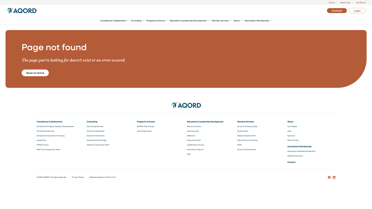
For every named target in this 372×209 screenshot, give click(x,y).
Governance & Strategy (97, 140)
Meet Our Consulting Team (98, 145)
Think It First (111, 177)
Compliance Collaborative (49, 121)
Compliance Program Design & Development (55, 126)
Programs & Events (146, 121)
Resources (345, 2)
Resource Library (194, 126)
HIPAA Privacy (43, 145)
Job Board (360, 2)
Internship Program (195, 149)
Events (332, 2)
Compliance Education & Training (51, 135)
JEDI (189, 154)
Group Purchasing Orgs (247, 126)
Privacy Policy (78, 177)
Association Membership (299, 146)
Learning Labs (193, 131)
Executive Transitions (96, 135)
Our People (292, 126)
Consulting (92, 121)
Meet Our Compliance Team (48, 149)
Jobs (289, 131)
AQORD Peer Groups (145, 126)
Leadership (41, 140)
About (290, 121)
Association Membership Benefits (301, 151)
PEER (239, 145)
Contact (337, 10)
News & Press (293, 140)
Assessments (242, 131)
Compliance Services (45, 131)
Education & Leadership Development (205, 121)
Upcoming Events (144, 131)
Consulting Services (95, 126)
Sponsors (291, 135)
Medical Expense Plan (246, 135)
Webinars (191, 135)
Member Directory (295, 156)
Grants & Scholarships (246, 149)
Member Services (245, 121)
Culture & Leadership (95, 131)
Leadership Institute (195, 145)
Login (357, 10)
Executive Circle (194, 140)
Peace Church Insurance (247, 140)
